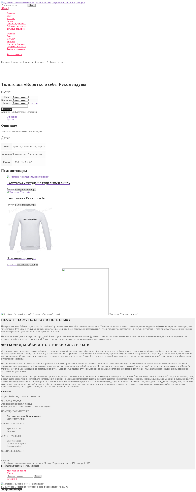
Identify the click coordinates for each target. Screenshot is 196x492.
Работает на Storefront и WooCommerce (20, 466)
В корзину (6, 109)
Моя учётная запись (16, 470)
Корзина (11, 21)
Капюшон (6, 100)
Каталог (11, 18)
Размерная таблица (16, 419)
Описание (12, 117)
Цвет (6, 97)
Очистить (33, 103)
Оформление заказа (16, 26)
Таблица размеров (16, 29)
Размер (6, 103)
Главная (11, 13)
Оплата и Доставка (16, 23)
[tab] (101, 117)
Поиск (32, 5)
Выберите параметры (25, 189)
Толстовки (16, 62)
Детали (10, 119)
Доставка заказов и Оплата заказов (24, 416)
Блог (9, 16)
